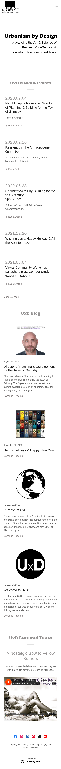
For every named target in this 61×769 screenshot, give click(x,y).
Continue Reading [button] (13, 396)
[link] (10, 7)
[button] (57, 7)
